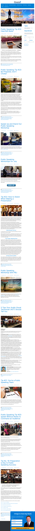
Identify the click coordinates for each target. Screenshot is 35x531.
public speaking (4, 374)
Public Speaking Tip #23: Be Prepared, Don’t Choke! (11, 72)
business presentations (7, 117)
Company (31, 40)
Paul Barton (11, 76)
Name (25, 35)
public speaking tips (10, 64)
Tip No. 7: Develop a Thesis (4, 507)
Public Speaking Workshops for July (9, 160)
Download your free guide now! (22, 528)
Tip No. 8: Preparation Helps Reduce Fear (6, 506)
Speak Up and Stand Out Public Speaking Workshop (11, 126)
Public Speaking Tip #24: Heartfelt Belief (11, 30)
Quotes (9, 65)
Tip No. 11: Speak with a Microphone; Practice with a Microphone (9, 503)
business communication (5, 116)
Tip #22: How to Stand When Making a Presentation (10, 199)
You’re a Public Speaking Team (14, 371)
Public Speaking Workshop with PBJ (9, 272)
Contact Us (6, 6)
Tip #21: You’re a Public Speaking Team (10, 381)
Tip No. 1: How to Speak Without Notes (6, 510)
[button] (22, 514)
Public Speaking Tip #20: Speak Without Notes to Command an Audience (11, 417)
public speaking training (4, 65)
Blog (2, 6)
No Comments (17, 76)
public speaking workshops (4, 119)
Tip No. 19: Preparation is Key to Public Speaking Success (10, 463)
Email (25, 40)
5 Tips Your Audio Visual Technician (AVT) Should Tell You (11, 309)
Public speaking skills (4, 64)
